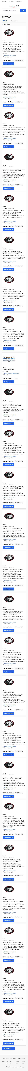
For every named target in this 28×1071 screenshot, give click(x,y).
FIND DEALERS (19, 1)
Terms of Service (9, 1062)
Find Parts (5, 1058)
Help (3, 1061)
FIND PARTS (4, 1)
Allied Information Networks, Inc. (15, 1066)
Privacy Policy (17, 1062)
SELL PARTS (11, 1)
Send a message (8, 64)
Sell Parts (13, 1058)
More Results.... (8, 1048)
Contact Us (24, 1062)
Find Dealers (21, 1058)
